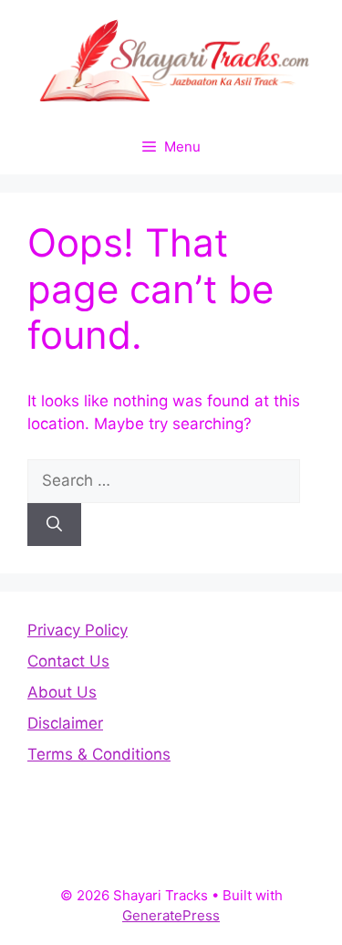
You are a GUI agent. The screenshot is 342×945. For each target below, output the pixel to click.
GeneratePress (171, 915)
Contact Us (68, 661)
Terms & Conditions (99, 754)
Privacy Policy (77, 630)
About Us (62, 692)
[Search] (54, 525)
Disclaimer (65, 723)
